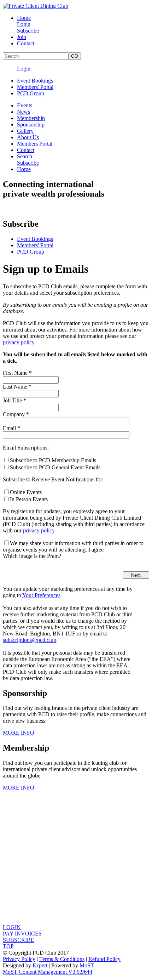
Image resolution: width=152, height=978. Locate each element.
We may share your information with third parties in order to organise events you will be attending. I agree (73, 546)
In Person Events (29, 499)
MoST (87, 965)
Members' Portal (35, 87)
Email (11, 428)
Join (21, 37)
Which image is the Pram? (32, 556)
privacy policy (18, 342)
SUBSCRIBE (18, 940)
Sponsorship (31, 124)
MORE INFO (18, 733)
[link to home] (35, 6)
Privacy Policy (19, 959)
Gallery (25, 131)
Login (23, 24)
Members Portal (34, 144)
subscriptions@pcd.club (29, 640)
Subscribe (28, 31)
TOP (8, 946)
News (23, 112)
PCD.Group (30, 93)
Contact (25, 43)
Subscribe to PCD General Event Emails (55, 467)
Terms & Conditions (61, 959)
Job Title (14, 400)
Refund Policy (104, 959)
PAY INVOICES (22, 934)
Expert (40, 965)
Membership (31, 118)
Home (24, 18)
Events (24, 105)
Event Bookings (35, 81)
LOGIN (12, 927)
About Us (28, 137)
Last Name (17, 387)
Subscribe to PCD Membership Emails (53, 460)
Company (16, 414)
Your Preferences (41, 595)
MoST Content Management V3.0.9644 (47, 972)
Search (24, 156)
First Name (17, 373)
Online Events (26, 492)
